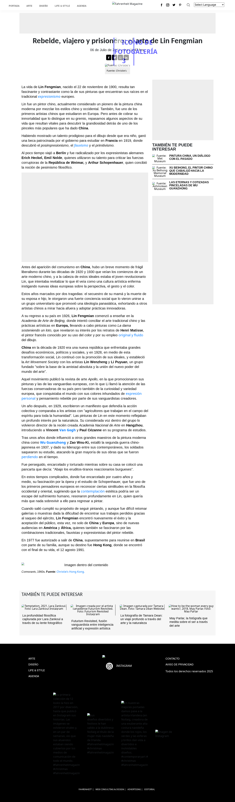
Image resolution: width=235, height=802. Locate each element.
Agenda (81, 5)
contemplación (93, 491)
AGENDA (33, 676)
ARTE (31, 658)
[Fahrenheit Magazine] (117, 657)
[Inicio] (127, 3)
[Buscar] (188, 5)
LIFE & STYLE (36, 670)
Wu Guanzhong (53, 442)
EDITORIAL (149, 789)
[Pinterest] (180, 5)
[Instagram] (167, 5)
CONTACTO (172, 658)
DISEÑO (33, 664)
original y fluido (131, 335)
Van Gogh (67, 430)
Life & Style (62, 5)
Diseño (43, 5)
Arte (29, 5)
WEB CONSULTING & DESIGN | (110, 789)
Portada (14, 5)
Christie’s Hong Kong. (71, 572)
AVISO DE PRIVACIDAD (179, 664)
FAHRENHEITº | (86, 789)
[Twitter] (173, 5)
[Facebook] (161, 5)
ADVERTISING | (135, 789)
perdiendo (30, 457)
